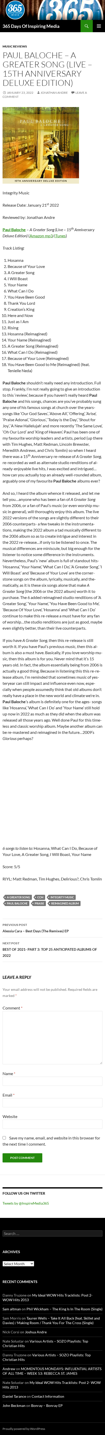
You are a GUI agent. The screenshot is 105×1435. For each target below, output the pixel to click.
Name (9, 1073)
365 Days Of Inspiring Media (31, 26)
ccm (40, 897)
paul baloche (17, 903)
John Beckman (14, 1405)
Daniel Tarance (14, 1396)
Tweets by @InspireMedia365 (26, 1203)
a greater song (18, 897)
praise (39, 903)
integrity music (62, 897)
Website (10, 1116)
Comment (12, 1007)
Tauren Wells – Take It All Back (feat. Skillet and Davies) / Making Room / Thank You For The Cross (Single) (51, 1320)
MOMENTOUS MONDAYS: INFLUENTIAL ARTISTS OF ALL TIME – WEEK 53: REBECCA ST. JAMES (52, 1371)
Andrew (9, 1369)
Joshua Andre (36, 1332)
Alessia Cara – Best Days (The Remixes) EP (36, 928)
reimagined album (65, 903)
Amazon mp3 (41, 235)
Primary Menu (99, 26)
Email (9, 1094)
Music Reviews (15, 46)
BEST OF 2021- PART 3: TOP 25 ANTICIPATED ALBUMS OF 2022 (50, 949)
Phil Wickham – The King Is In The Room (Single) (64, 1309)
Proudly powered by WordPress (24, 1429)
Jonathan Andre (54, 93)
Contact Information (48, 1396)
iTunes (60, 235)
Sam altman (12, 1309)
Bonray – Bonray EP (47, 1405)
